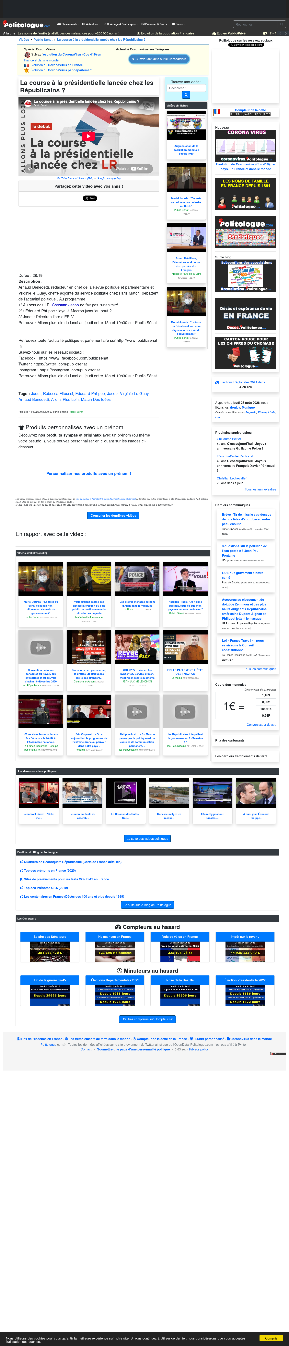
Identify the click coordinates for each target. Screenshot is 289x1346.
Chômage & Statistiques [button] (121, 24)
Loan (218, 417)
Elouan (262, 412)
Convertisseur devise (261, 724)
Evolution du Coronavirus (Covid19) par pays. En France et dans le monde (245, 166)
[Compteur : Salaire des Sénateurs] (50, 951)
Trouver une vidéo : (186, 81)
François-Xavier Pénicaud (235, 456)
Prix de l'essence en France (41, 1038)
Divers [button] (179, 24)
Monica (234, 407)
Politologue (48, 1044)
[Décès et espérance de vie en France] (245, 313)
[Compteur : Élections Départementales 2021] (115, 995)
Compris (271, 1338)
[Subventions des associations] (245, 275)
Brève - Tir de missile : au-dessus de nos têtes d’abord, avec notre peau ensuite (246, 519)
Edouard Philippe (90, 393)
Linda (271, 412)
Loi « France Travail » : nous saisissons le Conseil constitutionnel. (243, 645)
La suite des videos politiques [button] (147, 838)
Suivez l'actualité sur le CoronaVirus (160, 59)
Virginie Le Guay (134, 393)
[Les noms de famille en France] (245, 193)
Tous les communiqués (260, 669)
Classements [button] (69, 24)
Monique (248, 407)
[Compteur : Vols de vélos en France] (180, 951)
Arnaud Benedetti (33, 399)
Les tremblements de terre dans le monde (99, 1038)
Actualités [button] (91, 24)
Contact (86, 1049)
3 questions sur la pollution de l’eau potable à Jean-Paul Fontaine (244, 551)
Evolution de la (160, 33)
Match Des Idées (96, 399)
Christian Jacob (65, 305)
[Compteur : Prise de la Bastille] (180, 995)
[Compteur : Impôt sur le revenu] (245, 951)
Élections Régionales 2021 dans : (243, 382)
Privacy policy (199, 1049)
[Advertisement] (144, 9)
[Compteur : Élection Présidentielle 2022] (245, 995)
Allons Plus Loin (65, 399)
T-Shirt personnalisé (208, 1038)
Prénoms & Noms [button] (155, 24)
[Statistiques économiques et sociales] (245, 232)
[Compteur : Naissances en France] (115, 951)
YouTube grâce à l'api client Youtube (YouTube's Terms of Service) (106, 499)
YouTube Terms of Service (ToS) (75, 178)
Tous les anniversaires (260, 489)
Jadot (36, 393)
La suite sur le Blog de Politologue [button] (147, 905)
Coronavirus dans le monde (251, 1038)
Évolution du (56, 65)
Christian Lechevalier (232, 478)
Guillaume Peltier (229, 439)
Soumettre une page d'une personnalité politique (133, 1049)
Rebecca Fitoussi (58, 393)
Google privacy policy (109, 178)
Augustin (250, 412)
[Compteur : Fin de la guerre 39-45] (50, 995)
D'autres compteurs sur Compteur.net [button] (147, 1019)
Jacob (112, 393)
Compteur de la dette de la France (161, 1038)
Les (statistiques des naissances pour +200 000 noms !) (61, 33)
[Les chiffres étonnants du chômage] (245, 352)
